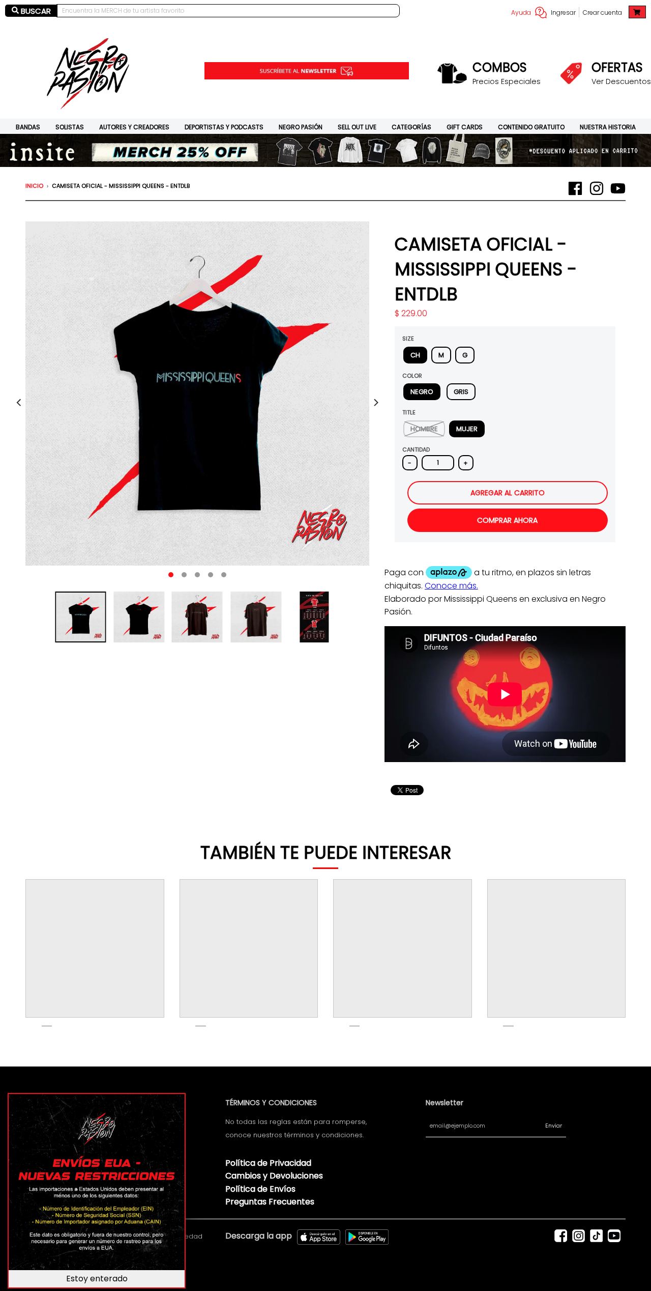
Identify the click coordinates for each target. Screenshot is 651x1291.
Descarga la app (258, 1236)
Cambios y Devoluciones (274, 1176)
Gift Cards (465, 127)
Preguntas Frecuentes (269, 1202)
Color (412, 376)
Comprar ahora (507, 520)
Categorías (411, 127)
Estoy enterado (97, 1278)
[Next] (375, 402)
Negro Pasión (300, 127)
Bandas (28, 127)
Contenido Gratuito (531, 127)
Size (408, 338)
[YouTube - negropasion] (618, 188)
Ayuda (521, 12)
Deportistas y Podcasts (224, 127)
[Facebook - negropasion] (575, 188)
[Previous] (19, 402)
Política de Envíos (260, 1189)
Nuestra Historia (608, 127)
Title (409, 412)
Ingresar (563, 12)
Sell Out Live (357, 127)
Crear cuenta (602, 12)
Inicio (34, 186)
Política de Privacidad (268, 1163)
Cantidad (416, 449)
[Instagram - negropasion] (596, 188)
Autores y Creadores (134, 127)
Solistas (69, 127)
